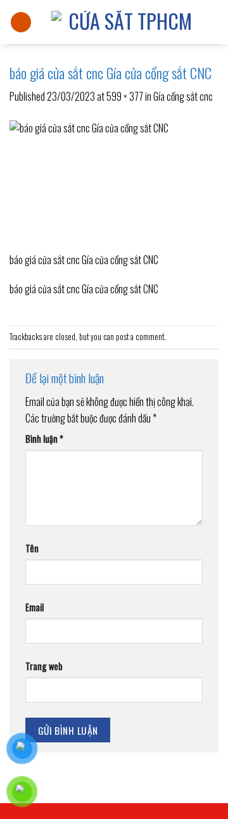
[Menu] (21, 22)
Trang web (44, 666)
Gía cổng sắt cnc (183, 96)
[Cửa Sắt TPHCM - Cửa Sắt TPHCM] (125, 22)
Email (34, 607)
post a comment (140, 337)
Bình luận (44, 438)
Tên (32, 548)
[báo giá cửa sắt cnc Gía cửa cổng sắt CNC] (114, 184)
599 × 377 (124, 96)
